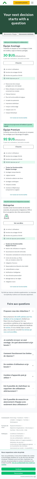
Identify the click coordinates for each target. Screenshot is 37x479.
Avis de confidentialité (19, 463)
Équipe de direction (15, 426)
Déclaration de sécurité (16, 442)
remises (8, 328)
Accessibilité (28, 448)
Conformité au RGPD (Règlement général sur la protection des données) (21, 445)
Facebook (20, 418)
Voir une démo (18, 223)
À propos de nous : (4, 426)
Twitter (26, 418)
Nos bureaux (29, 428)
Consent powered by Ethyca (27, 476)
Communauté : (5, 418)
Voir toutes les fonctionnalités (18, 118)
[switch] (3, 33)
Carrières (12, 430)
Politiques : (4, 434)
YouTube (25, 420)
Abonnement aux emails (17, 448)
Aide (26, 430)
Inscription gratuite (21, 3)
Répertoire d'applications (17, 428)
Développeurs (14, 422)
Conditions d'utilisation (16, 433)
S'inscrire (18, 63)
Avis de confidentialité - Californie (19, 438)
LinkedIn (12, 420)
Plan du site (20, 430)
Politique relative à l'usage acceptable (20, 440)
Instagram (19, 420)
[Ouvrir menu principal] (32, 3)
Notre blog (13, 418)
